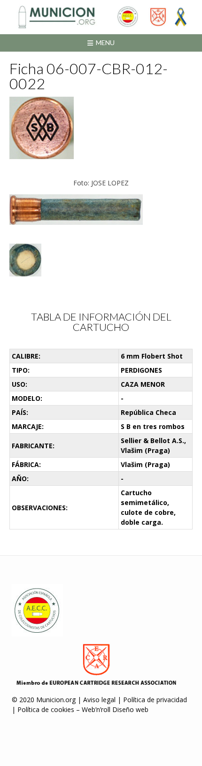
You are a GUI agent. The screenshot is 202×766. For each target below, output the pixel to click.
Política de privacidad (155, 699)
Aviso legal (99, 699)
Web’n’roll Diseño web (115, 709)
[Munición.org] (101, 16)
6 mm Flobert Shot (152, 356)
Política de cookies (45, 709)
